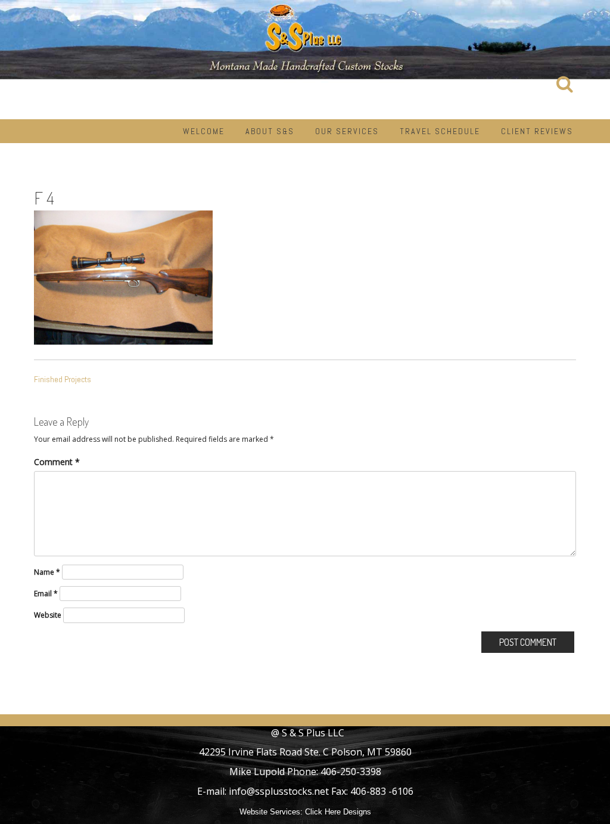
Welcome (204, 131)
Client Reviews (537, 131)
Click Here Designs (338, 811)
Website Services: (271, 811)
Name (47, 572)
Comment (57, 461)
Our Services (347, 131)
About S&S (269, 131)
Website (47, 615)
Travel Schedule (440, 131)
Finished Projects (62, 379)
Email (46, 593)
